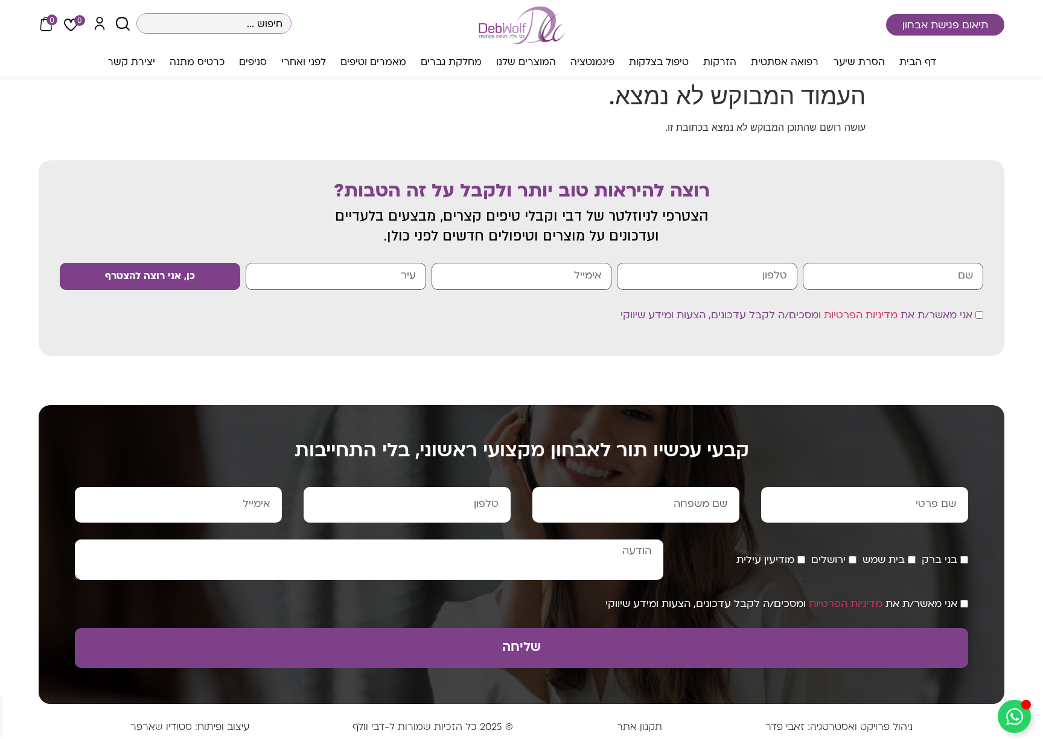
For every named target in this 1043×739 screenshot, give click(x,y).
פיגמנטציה (592, 63)
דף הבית (917, 63)
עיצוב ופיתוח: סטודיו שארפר (189, 727)
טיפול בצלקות (659, 63)
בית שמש (884, 560)
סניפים (253, 63)
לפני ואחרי (303, 63)
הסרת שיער (859, 63)
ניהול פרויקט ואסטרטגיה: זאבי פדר (839, 727)
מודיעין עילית (765, 560)
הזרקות (719, 63)
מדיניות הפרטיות (861, 316)
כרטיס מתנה (197, 63)
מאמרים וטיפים (373, 63)
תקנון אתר (639, 727)
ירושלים (828, 560)
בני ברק (939, 560)
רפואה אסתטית (784, 63)
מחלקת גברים (451, 63)
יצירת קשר (131, 63)
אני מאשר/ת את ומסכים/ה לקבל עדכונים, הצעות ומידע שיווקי (796, 316)
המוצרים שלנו (526, 63)
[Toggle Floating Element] (1014, 716)
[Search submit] (122, 23)
